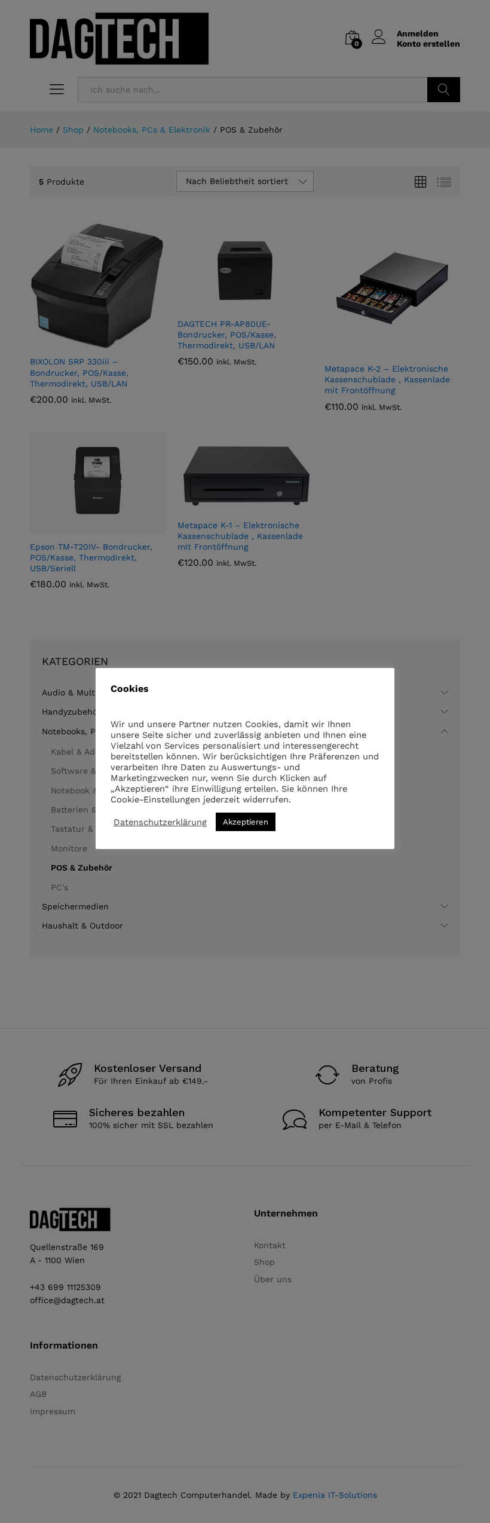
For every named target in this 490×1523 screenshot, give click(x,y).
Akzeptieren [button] (245, 821)
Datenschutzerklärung (160, 822)
